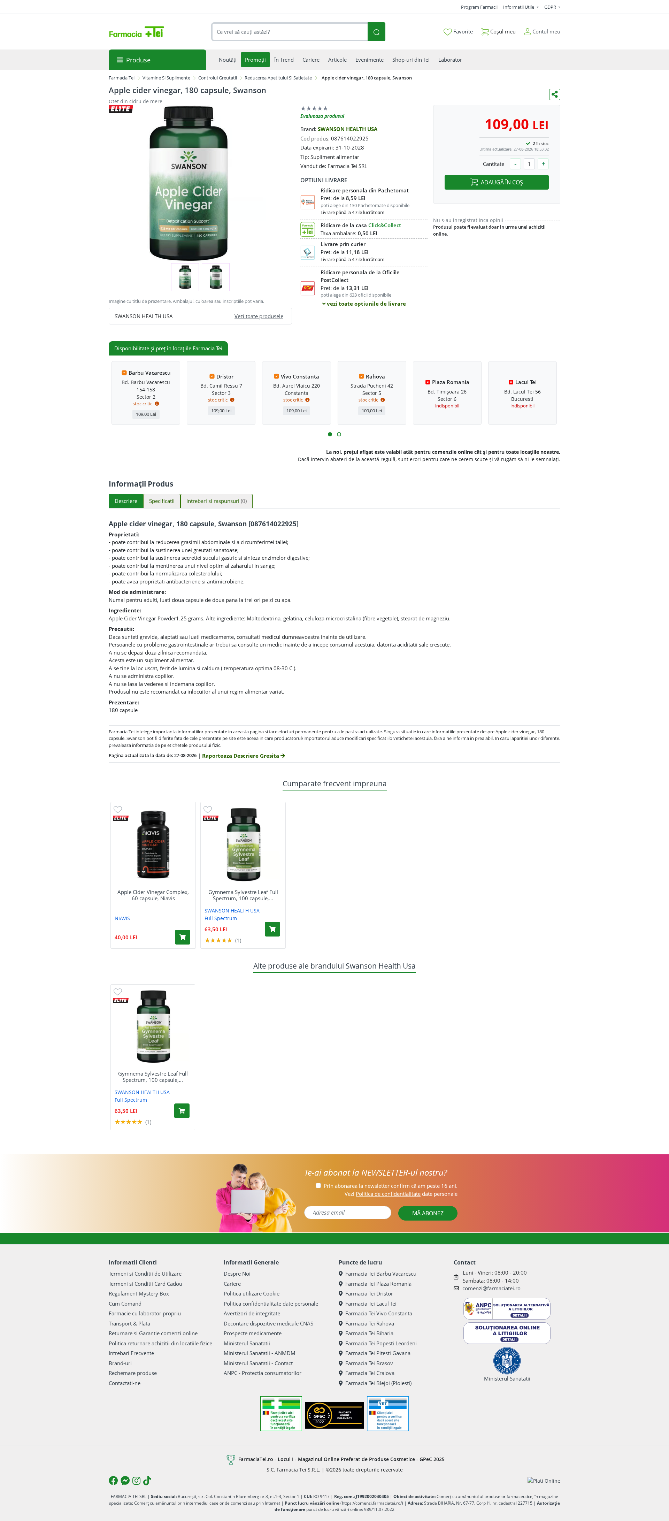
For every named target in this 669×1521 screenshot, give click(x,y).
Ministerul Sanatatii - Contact (258, 1363)
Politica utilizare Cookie (251, 1293)
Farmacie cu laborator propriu (145, 1313)
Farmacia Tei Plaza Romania (378, 1283)
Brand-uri (120, 1363)
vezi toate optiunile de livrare (365, 303)
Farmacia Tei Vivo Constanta (378, 1313)
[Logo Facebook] (113, 1480)
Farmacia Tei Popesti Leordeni (381, 1343)
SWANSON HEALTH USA (347, 128)
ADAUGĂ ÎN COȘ (502, 182)
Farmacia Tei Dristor (369, 1293)
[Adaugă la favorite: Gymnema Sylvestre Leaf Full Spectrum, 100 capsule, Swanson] (207, 809)
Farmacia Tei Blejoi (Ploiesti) (378, 1382)
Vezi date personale (401, 1193)
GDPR (550, 7)
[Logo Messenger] (125, 1480)
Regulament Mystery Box (139, 1293)
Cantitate (493, 163)
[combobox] (289, 31)
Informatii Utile (519, 7)
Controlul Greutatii (217, 78)
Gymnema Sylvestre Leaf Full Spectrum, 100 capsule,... (243, 895)
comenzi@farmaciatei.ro (491, 1288)
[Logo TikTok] (147, 1480)
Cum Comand (125, 1303)
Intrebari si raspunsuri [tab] (216, 500)
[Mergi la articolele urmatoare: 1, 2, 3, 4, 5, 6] (329, 434)
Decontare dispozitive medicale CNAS (268, 1323)
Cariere (232, 1283)
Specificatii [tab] (162, 500)
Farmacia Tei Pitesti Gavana (377, 1353)
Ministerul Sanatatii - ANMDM (259, 1353)
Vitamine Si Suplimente (166, 78)
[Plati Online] (544, 1481)
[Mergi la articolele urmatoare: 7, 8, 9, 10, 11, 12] (339, 434)
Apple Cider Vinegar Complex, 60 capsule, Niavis (153, 895)
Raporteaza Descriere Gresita (241, 755)
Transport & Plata (129, 1323)
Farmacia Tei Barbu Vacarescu (380, 1273)
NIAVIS (122, 918)
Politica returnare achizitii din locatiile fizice (160, 1343)
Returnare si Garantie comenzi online (153, 1333)
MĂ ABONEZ (428, 1213)
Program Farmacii (479, 7)
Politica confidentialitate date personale (271, 1303)
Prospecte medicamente (253, 1333)
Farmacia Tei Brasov (369, 1363)
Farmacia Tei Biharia (369, 1333)
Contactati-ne (124, 1382)
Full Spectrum (221, 918)
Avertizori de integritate (252, 1313)
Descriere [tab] (126, 500)
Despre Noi (237, 1273)
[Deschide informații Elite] (121, 818)
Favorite (462, 31)
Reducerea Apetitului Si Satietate (278, 78)
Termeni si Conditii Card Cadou (145, 1283)
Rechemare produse (133, 1372)
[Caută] (376, 31)
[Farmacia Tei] (136, 32)
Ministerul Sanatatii (247, 1343)
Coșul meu (502, 31)
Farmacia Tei (121, 78)
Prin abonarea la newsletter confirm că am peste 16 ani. (390, 1185)
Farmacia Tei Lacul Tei (371, 1303)
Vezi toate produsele (258, 316)
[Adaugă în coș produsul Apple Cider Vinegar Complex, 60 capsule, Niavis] (182, 937)
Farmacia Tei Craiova (369, 1372)
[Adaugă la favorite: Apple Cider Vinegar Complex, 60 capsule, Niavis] (118, 809)
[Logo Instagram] (136, 1480)
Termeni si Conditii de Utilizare (145, 1273)
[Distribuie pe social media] (554, 94)
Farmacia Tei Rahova (369, 1323)
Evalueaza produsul (322, 116)
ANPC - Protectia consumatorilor (262, 1372)
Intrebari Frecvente (131, 1353)
